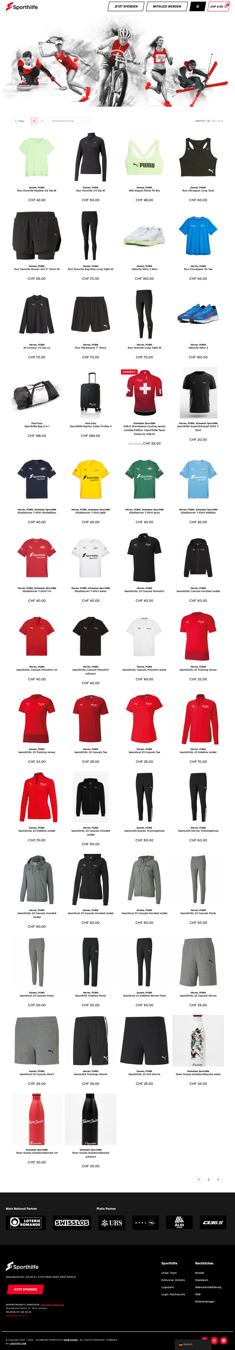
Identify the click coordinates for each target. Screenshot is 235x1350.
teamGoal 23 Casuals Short (37, 1074)
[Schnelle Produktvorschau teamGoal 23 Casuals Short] (60, 1021)
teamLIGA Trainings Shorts (90, 1074)
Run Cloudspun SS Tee (198, 269)
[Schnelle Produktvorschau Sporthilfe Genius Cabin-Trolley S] (114, 373)
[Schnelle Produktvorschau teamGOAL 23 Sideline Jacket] (222, 699)
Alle (220, 121)
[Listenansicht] (42, 121)
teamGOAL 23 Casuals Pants (198, 913)
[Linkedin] (224, 1340)
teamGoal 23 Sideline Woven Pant (144, 995)
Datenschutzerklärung (208, 1287)
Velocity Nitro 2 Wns (144, 269)
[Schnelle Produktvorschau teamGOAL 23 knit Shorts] (168, 1021)
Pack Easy (36, 423)
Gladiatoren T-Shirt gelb (90, 512)
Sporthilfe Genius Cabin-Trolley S (91, 426)
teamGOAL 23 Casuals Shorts (198, 995)
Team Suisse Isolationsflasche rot (37, 1152)
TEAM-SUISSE (71, 1340)
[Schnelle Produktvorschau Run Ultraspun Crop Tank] (222, 137)
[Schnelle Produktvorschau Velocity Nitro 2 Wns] (168, 216)
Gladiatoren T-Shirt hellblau (198, 512)
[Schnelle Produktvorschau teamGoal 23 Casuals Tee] (168, 699)
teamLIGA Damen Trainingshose (144, 830)
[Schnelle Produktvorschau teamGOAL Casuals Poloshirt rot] (60, 617)
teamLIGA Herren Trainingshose (198, 830)
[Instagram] (214, 1340)
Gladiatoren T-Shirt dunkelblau (36, 512)
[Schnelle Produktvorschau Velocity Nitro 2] (222, 295)
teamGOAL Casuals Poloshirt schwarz (91, 671)
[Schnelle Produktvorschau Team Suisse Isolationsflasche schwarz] (114, 1100)
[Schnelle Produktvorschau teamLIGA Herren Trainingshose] (222, 778)
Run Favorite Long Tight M (144, 347)
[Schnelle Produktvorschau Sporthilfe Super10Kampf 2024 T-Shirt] (222, 373)
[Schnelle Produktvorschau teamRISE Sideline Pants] (114, 942)
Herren (194, 266)
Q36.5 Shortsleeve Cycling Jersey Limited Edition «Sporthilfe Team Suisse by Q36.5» (144, 430)
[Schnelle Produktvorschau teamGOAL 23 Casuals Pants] (222, 860)
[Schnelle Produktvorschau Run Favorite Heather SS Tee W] (60, 137)
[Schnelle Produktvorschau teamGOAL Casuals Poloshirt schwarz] (114, 617)
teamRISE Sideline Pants (90, 995)
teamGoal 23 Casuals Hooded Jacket (90, 913)
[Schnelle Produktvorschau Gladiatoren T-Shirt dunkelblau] (60, 459)
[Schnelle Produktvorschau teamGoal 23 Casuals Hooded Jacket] (114, 860)
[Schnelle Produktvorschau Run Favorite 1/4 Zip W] (114, 137)
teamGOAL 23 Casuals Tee (90, 752)
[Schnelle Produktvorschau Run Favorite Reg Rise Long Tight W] (114, 216)
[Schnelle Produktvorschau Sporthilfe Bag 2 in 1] (60, 373)
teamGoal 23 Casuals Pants (37, 995)
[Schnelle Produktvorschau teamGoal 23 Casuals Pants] (60, 942)
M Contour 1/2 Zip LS (37, 347)
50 (208, 121)
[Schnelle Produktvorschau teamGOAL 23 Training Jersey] (222, 617)
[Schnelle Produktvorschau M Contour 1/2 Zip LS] (60, 295)
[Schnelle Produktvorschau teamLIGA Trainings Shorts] (114, 1021)
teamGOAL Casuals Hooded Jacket (198, 591)
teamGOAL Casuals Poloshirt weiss (144, 669)
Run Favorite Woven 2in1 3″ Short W (37, 269)
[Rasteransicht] (34, 121)
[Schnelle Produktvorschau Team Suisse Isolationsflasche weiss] (222, 1021)
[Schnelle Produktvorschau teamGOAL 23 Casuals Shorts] (222, 942)
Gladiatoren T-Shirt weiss (90, 591)
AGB (197, 1294)
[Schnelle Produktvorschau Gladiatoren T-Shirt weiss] (114, 538)
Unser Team (169, 1273)
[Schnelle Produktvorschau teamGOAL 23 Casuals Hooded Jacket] (114, 778)
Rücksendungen (205, 1301)
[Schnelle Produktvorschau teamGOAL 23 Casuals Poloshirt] (168, 538)
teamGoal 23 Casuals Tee (144, 752)
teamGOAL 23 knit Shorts (144, 1074)
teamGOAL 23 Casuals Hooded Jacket (90, 832)
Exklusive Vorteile (173, 1280)
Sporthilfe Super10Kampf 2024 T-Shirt (198, 428)
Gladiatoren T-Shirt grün (144, 512)
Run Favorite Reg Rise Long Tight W (90, 269)
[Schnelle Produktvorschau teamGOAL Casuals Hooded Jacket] (222, 538)
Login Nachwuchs (173, 1294)
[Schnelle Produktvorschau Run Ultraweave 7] (114, 295)
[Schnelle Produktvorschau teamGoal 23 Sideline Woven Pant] (168, 942)
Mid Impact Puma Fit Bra (144, 190)
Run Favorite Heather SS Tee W (36, 190)
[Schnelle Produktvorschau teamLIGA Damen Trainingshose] (168, 778)
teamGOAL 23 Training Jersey (198, 669)
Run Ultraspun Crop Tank (198, 190)
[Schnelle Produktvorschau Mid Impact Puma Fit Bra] (168, 137)
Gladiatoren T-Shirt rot (37, 591)
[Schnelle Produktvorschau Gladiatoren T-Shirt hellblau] (222, 459)
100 (214, 121)
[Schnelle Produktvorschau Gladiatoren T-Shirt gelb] (114, 459)
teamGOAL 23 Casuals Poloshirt (144, 591)
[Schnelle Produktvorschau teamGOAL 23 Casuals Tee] (114, 699)
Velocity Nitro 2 (198, 347)
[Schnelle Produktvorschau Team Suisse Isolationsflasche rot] (60, 1100)
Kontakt (199, 1273)
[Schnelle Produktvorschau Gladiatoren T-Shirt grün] (168, 459)
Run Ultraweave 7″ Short (90, 347)
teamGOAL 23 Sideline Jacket (198, 752)
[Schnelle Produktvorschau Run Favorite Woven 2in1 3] (60, 216)
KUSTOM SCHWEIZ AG (52, 1305)
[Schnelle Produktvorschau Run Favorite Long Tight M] (168, 295)
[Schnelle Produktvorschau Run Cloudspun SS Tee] (222, 216)
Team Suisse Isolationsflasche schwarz (90, 1154)
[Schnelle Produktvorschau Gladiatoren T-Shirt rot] (60, 538)
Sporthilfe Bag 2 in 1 (36, 426)
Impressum (201, 1280)
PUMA (41, 187)
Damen (33, 187)
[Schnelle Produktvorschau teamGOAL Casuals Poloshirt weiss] (168, 617)
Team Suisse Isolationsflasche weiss (198, 1074)
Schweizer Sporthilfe (144, 423)
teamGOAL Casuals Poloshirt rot (37, 669)
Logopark (167, 1287)
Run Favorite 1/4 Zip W (90, 190)
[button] (197, 6)
